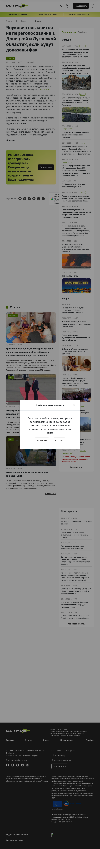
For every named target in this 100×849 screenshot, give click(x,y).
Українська (42, 440)
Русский (59, 440)
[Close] (74, 405)
